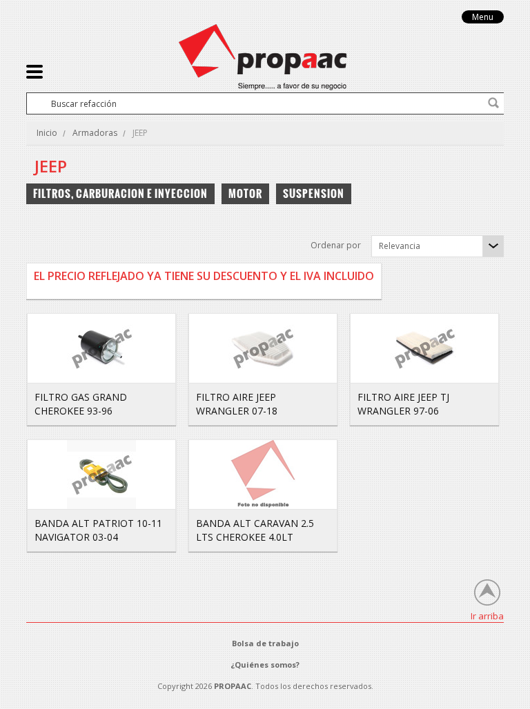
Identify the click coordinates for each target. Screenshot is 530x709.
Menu (482, 17)
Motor (245, 193)
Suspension (313, 193)
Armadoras (94, 133)
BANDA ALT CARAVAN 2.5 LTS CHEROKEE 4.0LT (255, 530)
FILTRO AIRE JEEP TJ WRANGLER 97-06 (403, 403)
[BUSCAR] (493, 102)
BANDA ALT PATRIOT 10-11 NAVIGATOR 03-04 (98, 530)
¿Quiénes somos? (265, 664)
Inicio (47, 133)
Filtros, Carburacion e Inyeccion (120, 193)
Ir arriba (487, 615)
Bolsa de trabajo (265, 643)
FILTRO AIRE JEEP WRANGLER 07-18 (236, 403)
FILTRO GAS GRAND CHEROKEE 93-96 (81, 403)
